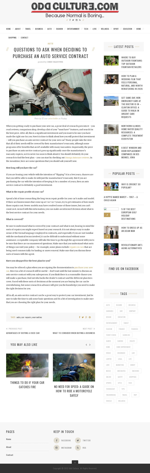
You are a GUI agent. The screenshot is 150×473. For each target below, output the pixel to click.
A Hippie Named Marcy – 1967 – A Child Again (121, 198)
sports (108, 383)
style (120, 383)
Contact (24, 37)
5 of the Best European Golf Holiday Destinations (129, 213)
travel (124, 395)
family (126, 323)
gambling (126, 335)
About (18, 28)
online (108, 377)
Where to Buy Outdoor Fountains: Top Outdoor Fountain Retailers (132, 62)
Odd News (135, 371)
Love (95, 28)
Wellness (105, 28)
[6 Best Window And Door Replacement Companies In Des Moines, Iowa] (111, 147)
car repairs (26, 317)
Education (127, 28)
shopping (132, 377)
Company (132, 311)
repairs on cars (76, 247)
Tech (86, 28)
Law (133, 353)
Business (39, 28)
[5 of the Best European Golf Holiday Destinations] (111, 208)
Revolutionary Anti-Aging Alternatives (132, 246)
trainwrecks (111, 395)
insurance (121, 353)
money (133, 365)
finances (134, 329)
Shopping (12, 37)
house (108, 353)
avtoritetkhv (53, 118)
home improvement (124, 347)
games (108, 341)
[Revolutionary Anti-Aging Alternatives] (111, 244)
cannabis (109, 311)
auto (19, 317)
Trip (135, 395)
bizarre (119, 305)
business (132, 305)
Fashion (59, 28)
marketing (120, 365)
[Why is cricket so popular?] (111, 184)
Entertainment (73, 28)
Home (8, 28)
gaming (120, 341)
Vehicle (109, 401)
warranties (37, 317)
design (108, 317)
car (121, 311)
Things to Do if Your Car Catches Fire (27, 384)
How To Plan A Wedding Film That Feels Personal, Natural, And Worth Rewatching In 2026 (132, 82)
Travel (28, 28)
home (108, 347)
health (132, 341)
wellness (121, 401)
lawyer (108, 359)
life (130, 359)
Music (108, 371)
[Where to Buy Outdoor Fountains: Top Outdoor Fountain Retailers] (111, 57)
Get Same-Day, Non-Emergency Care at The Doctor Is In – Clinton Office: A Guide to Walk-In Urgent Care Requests (131, 107)
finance (122, 329)
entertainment (111, 323)
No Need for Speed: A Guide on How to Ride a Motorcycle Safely (74, 391)
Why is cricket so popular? (130, 186)
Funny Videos (111, 335)
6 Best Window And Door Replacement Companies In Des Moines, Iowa (131, 152)
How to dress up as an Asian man (131, 229)
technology (110, 389)
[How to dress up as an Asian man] (111, 227)
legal (120, 359)
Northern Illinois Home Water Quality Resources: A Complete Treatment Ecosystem (132, 132)
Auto (49, 28)
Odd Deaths (121, 371)
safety (120, 377)
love (107, 365)
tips (123, 389)
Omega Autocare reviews (77, 157)
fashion (109, 329)
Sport (116, 28)
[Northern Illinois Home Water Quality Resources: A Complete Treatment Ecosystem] (111, 125)
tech (130, 383)
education (122, 317)
